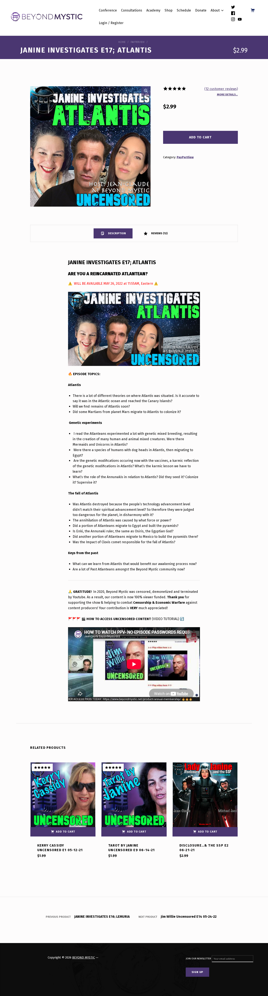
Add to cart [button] (65, 831)
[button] (146, 90)
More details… (227, 94)
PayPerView (137, 42)
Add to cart (200, 137)
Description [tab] (116, 233)
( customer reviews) (221, 89)
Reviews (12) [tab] (159, 233)
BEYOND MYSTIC (83, 957)
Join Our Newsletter (199, 958)
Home (121, 42)
